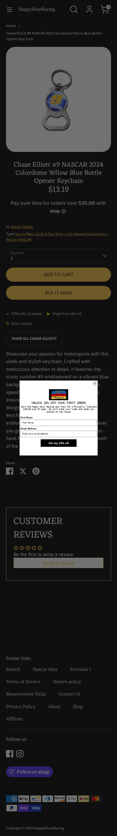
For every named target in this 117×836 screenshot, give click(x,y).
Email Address (28, 428)
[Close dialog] (94, 383)
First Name (26, 417)
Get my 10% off (58, 443)
